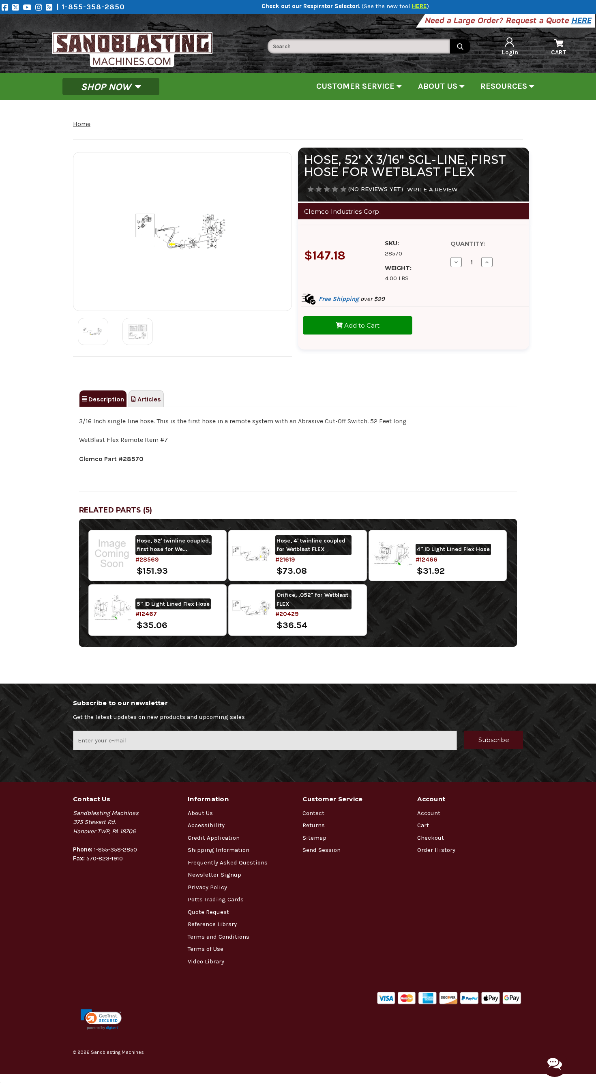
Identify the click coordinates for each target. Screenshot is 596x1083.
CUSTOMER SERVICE (356, 86)
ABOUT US (438, 86)
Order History (436, 850)
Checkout (430, 837)
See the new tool (395, 6)
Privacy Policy (207, 887)
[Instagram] (40, 7)
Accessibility (206, 825)
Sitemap (314, 837)
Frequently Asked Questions (228, 862)
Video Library (206, 961)
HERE (582, 20)
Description (105, 399)
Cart (423, 825)
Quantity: (467, 243)
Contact (313, 813)
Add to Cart (361, 325)
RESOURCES (504, 86)
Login (510, 52)
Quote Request (208, 912)
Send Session (321, 850)
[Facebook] (7, 7)
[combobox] (359, 46)
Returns (313, 825)
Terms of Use (205, 948)
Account (428, 813)
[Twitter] (17, 7)
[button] (101, 1019)
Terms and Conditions (218, 936)
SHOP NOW (107, 86)
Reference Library (212, 924)
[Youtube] (29, 7)
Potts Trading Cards (216, 899)
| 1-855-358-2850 (90, 6)
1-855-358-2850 (115, 849)
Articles (148, 399)
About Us (200, 813)
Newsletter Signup (214, 874)
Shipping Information (218, 850)
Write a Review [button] (432, 189)
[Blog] (51, 7)
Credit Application (214, 837)
